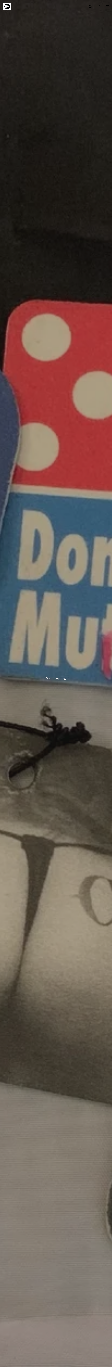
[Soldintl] (7, 6)
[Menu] (107, 6)
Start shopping (56, 678)
